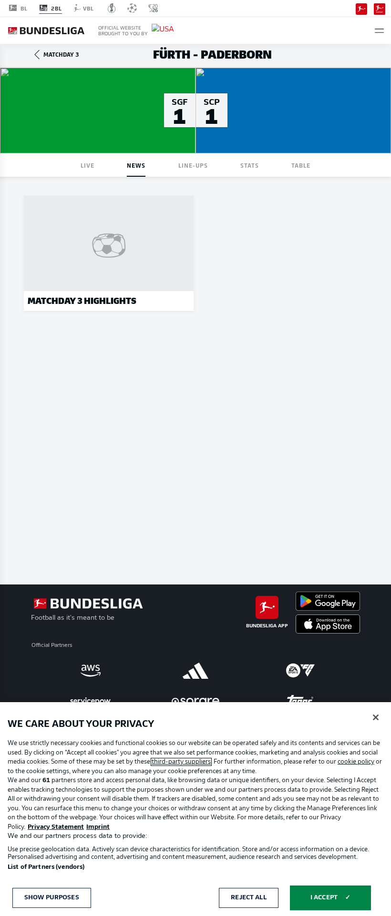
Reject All (248, 898)
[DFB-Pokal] (112, 8)
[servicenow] (90, 701)
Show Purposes (51, 898)
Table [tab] (300, 165)
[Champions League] (132, 8)
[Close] (375, 717)
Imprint (98, 827)
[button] (379, 31)
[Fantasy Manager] (379, 8)
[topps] (300, 701)
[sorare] (195, 701)
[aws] (90, 671)
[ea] (300, 670)
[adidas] (195, 671)
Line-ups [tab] (193, 165)
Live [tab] (87, 165)
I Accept (324, 898)
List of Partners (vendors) (46, 867)
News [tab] (136, 165)
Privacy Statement (56, 827)
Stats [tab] (249, 165)
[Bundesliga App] (361, 8)
